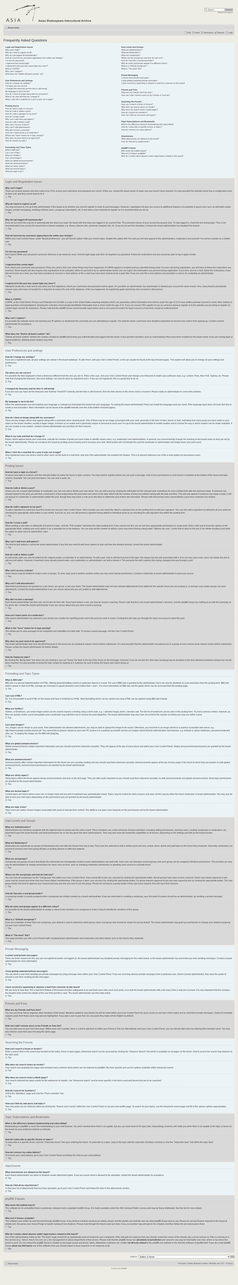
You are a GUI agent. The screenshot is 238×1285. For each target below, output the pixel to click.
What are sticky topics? (15, 166)
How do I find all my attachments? (135, 141)
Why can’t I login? (12, 50)
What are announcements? (16, 163)
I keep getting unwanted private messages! (139, 80)
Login (230, 33)
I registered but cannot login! (17, 63)
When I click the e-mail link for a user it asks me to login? (29, 99)
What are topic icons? (14, 171)
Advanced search (225, 12)
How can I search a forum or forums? (137, 104)
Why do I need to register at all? (18, 52)
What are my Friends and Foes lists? (136, 92)
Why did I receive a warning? (17, 130)
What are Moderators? (130, 52)
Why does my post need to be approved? (22, 138)
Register (220, 33)
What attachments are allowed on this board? (140, 139)
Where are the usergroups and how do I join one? (142, 58)
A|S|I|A (124, 1268)
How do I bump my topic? (16, 141)
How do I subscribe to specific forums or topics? (141, 127)
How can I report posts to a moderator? (22, 133)
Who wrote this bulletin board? (134, 151)
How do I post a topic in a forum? (19, 109)
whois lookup (199, 1237)
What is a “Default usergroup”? (134, 66)
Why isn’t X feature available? (133, 153)
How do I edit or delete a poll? (17, 122)
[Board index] (48, 13)
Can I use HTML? (12, 153)
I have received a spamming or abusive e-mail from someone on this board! (153, 83)
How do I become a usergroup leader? (137, 60)
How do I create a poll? (15, 117)
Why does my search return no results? (138, 107)
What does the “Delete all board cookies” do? (24, 74)
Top (9, 197)
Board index (13, 28)
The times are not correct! (16, 86)
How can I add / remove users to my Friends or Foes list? (145, 95)
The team (182, 1263)
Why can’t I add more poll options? (19, 119)
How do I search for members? (134, 112)
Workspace (208, 33)
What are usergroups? (130, 55)
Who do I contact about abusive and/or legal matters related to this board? (152, 156)
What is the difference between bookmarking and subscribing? (147, 124)
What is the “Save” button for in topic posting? (24, 135)
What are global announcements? (19, 161)
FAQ (189, 33)
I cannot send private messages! (135, 78)
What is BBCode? (12, 150)
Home (197, 33)
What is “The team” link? (131, 69)
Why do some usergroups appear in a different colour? (144, 63)
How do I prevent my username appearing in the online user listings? (34, 58)
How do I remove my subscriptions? (136, 130)
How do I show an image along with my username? (26, 94)
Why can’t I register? (14, 71)
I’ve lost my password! (14, 60)
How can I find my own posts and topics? (138, 115)
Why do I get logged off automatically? (21, 55)
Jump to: (133, 1257)
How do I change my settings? (18, 83)
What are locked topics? (15, 169)
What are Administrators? (132, 50)
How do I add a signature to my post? (21, 114)
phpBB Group (83, 1208)
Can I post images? (13, 158)
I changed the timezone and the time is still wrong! (26, 89)
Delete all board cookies (198, 1263)
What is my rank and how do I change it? (22, 97)
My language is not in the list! (17, 91)
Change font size (230, 27)
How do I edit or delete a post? (18, 111)
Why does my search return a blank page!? (139, 110)
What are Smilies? (12, 155)
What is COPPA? (12, 69)
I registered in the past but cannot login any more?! (26, 66)
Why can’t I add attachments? (17, 127)
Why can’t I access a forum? (17, 125)
